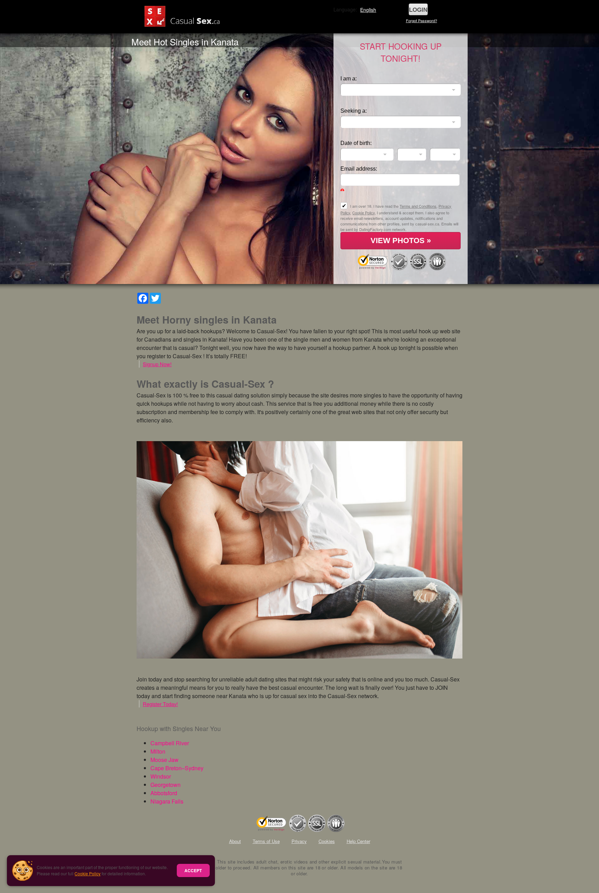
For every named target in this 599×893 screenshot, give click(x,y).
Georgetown (165, 785)
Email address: (358, 169)
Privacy (299, 841)
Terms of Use (266, 841)
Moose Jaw (164, 760)
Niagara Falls (166, 801)
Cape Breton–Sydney (176, 768)
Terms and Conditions (418, 206)
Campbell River (169, 743)
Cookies (327, 841)
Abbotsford (163, 793)
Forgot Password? (421, 20)
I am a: (348, 78)
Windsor (160, 776)
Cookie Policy (88, 873)
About (235, 841)
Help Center (358, 841)
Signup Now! (157, 364)
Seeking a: (353, 111)
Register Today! (160, 703)
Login (418, 10)
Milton (157, 751)
